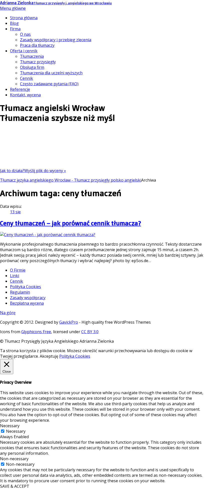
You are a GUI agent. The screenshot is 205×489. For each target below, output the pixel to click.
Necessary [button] (10, 425)
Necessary (16, 431)
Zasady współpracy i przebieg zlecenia (55, 40)
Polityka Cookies (25, 286)
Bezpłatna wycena (27, 303)
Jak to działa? (12, 170)
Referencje (20, 89)
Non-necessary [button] (14, 458)
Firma (15, 29)
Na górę (8, 312)
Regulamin (20, 292)
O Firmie (18, 270)
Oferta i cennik (24, 51)
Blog (14, 23)
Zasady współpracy (28, 297)
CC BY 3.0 (89, 331)
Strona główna (24, 18)
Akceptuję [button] (49, 356)
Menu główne (13, 8)
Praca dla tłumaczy (37, 45)
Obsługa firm (32, 67)
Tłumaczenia (32, 56)
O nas (25, 34)
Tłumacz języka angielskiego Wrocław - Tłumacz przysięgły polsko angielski (70, 180)
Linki (14, 275)
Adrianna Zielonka (56, 2)
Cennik (26, 78)
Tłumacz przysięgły (38, 62)
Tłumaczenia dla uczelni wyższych (51, 73)
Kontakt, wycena (25, 95)
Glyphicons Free (36, 331)
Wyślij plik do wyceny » (45, 170)
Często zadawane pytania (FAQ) (49, 84)
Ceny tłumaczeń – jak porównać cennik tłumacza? (70, 223)
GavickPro (68, 322)
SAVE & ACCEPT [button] (14, 486)
